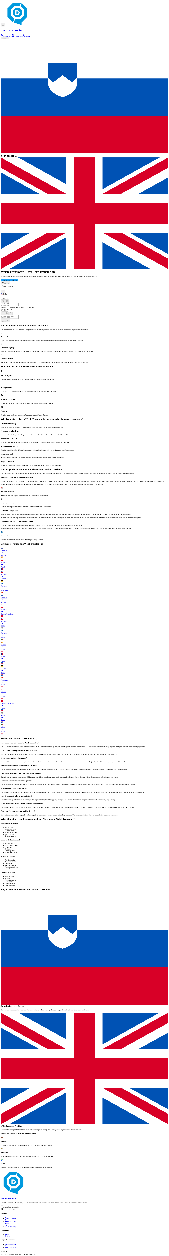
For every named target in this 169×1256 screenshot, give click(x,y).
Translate (4, 321)
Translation (4, 311)
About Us (8, 1234)
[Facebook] (8, 1251)
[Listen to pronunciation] (7, 301)
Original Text (5, 298)
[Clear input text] (3, 301)
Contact (7, 1236)
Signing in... (5, 38)
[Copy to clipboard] (3, 313)
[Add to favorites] (11, 313)
